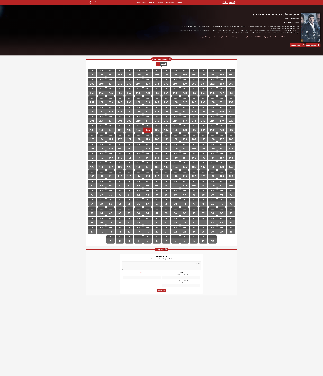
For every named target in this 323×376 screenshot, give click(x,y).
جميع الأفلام (151, 2)
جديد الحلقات (284, 37)
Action (297, 37)
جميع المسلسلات (169, 2)
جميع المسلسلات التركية (261, 37)
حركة (252, 37)
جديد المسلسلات (274, 37)
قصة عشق (179, 2)
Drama (291, 37)
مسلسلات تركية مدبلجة (238, 37)
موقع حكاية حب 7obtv (218, 37)
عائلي (247, 37)
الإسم (141, 273)
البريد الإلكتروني (181, 273)
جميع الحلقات (159, 2)
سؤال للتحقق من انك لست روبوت (181, 281)
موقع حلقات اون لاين (205, 37)
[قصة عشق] (229, 2)
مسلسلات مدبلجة (141, 2)
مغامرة (228, 37)
